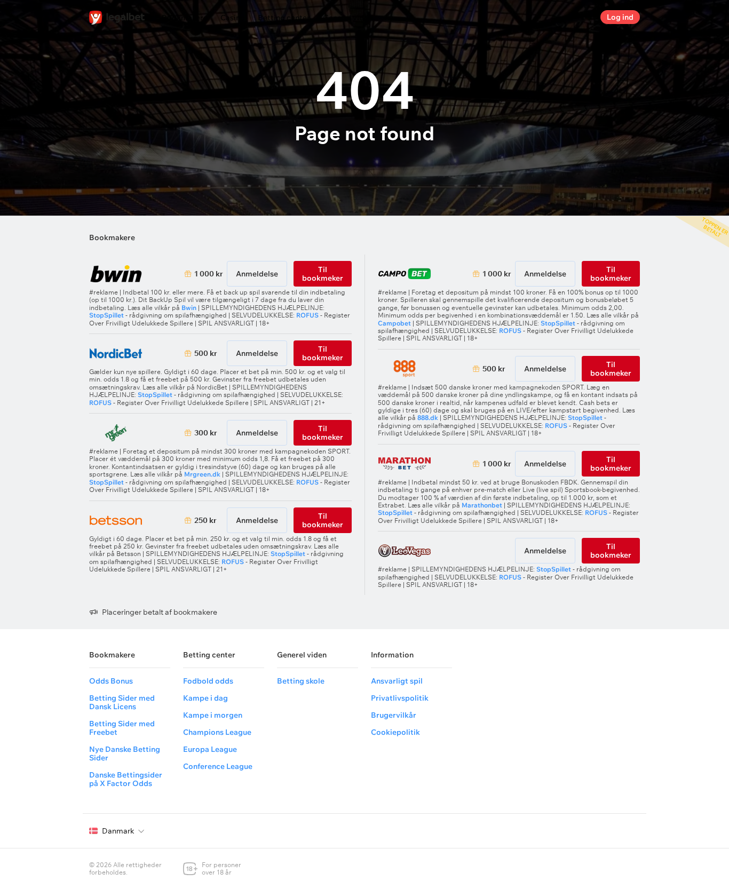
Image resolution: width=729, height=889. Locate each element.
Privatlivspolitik (400, 698)
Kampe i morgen (212, 715)
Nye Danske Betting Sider (124, 753)
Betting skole (300, 681)
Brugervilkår (393, 715)
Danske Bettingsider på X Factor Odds (125, 779)
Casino (232, 17)
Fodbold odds (208, 681)
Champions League (217, 732)
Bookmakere (185, 17)
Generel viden (348, 17)
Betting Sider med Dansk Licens (122, 702)
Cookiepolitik (395, 732)
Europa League (210, 749)
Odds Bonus (111, 681)
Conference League (217, 766)
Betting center (284, 17)
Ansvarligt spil (397, 681)
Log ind (620, 17)
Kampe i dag (205, 698)
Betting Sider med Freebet (122, 728)
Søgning (583, 17)
